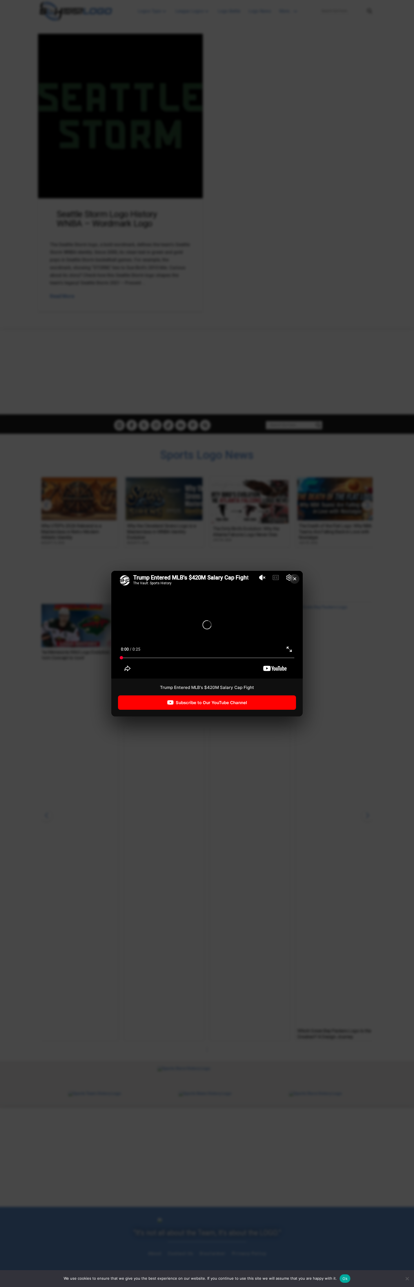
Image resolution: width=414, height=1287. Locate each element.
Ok (345, 1278)
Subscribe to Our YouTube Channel (211, 702)
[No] (407, 1278)
